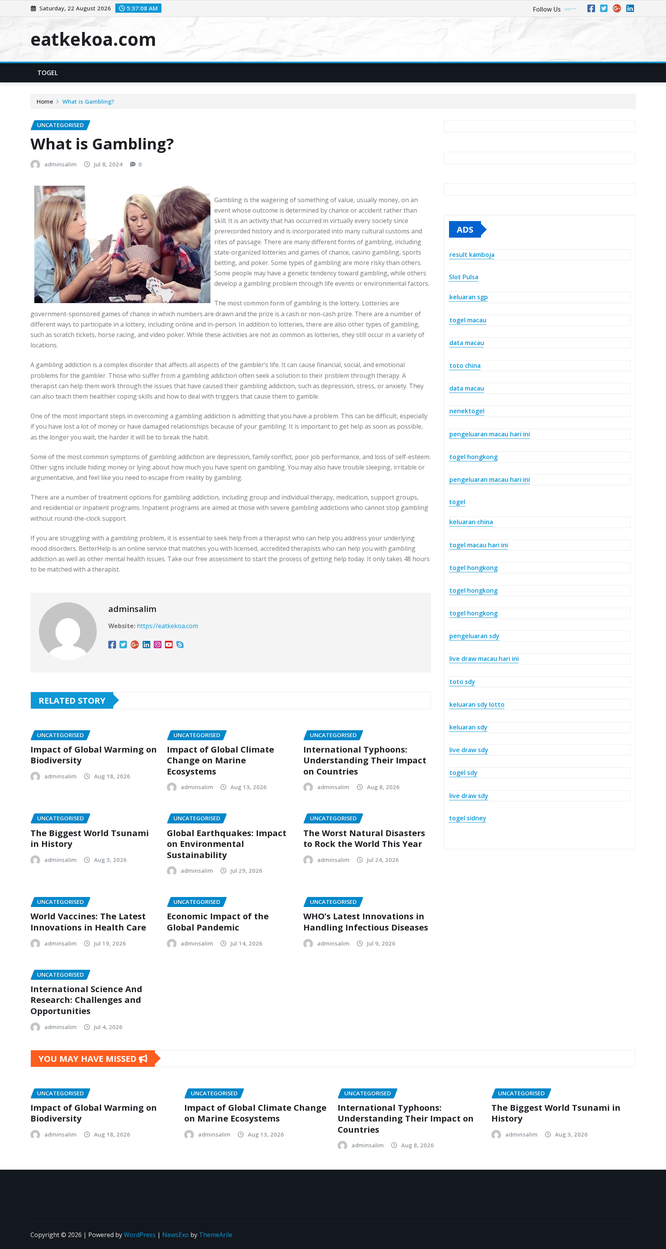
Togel (47, 73)
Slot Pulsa (463, 277)
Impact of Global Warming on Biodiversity (93, 754)
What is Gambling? (88, 101)
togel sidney (467, 818)
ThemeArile (215, 1235)
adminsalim (60, 164)
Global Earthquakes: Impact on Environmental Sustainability (226, 843)
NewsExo (175, 1235)
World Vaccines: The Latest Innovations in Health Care (88, 921)
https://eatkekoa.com (167, 626)
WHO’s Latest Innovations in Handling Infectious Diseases (365, 921)
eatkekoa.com (93, 39)
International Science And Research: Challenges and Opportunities (86, 999)
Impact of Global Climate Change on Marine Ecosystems (220, 760)
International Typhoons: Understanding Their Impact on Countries (364, 760)
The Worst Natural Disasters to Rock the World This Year (364, 838)
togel (457, 502)
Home (45, 101)
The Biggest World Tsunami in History (89, 838)
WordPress (140, 1235)
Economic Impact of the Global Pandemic (218, 921)
